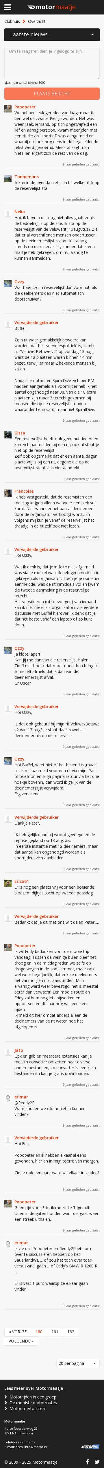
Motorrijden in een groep (31, 1397)
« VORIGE (18, 1331)
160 (39, 1331)
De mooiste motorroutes (32, 1402)
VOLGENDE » (21, 1341)
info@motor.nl (35, 1447)
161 (54, 1331)
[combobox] (78, 1363)
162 (70, 1331)
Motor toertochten (26, 1408)
